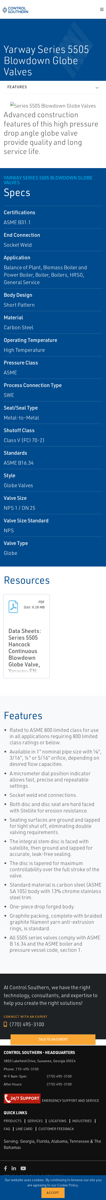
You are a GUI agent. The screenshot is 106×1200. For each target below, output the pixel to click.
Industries (82, 1121)
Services (35, 1121)
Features (17, 87)
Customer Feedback (56, 1129)
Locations (57, 1121)
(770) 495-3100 (26, 1024)
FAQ (7, 1129)
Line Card (24, 1129)
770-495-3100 (27, 1069)
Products (12, 1121)
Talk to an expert (53, 1039)
